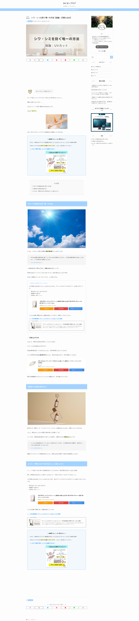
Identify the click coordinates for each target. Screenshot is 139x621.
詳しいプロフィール (102, 46)
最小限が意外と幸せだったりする (99, 89)
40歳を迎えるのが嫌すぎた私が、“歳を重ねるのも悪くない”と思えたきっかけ (101, 102)
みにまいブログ (69, 3)
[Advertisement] (56, 76)
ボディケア (95, 72)
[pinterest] (104, 51)
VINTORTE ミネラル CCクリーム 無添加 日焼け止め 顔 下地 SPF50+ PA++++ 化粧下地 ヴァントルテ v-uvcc (61, 302)
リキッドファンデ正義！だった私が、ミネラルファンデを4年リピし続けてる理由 (101, 93)
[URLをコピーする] (83, 60)
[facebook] (99, 51)
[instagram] (103, 51)
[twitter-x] (101, 51)
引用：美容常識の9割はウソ (36, 262)
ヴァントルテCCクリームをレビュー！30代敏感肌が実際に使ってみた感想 (62, 324)
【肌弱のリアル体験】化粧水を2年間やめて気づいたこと (101, 98)
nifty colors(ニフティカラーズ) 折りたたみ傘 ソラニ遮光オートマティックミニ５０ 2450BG (59, 362)
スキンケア (30, 21)
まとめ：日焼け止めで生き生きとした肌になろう (46, 191)
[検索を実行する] (111, 57)
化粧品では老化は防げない (40, 188)
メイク (94, 75)
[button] (30, 60)
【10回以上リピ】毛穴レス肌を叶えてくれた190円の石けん (101, 86)
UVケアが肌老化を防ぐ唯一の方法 (42, 186)
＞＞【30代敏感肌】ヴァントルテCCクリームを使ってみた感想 (43, 514)
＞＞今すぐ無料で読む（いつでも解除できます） (42, 149)
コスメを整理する (97, 66)
